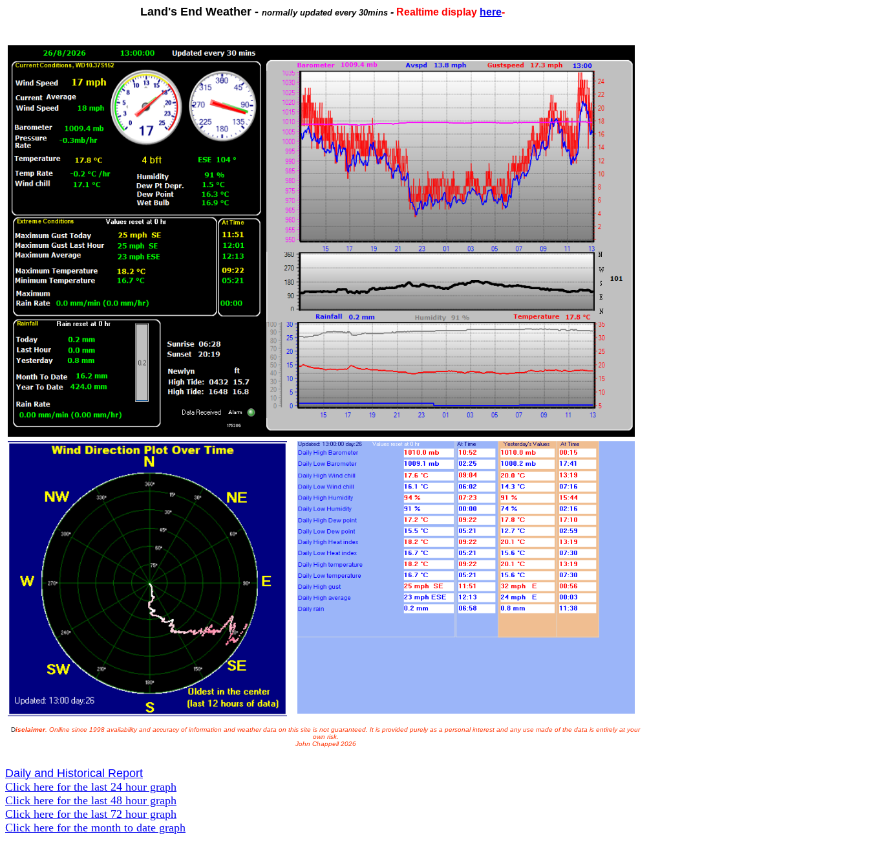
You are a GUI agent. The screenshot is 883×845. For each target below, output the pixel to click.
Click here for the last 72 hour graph (90, 813)
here (491, 11)
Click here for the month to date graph (95, 827)
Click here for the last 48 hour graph (90, 800)
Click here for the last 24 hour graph (90, 786)
